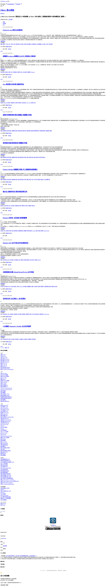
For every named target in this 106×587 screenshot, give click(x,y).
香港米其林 (29, 230)
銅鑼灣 (25, 230)
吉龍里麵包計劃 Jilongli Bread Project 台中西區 (18, 272)
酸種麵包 (29, 286)
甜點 (1, 44)
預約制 (19, 72)
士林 (8, 314)
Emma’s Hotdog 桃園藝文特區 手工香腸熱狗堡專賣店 (20, 169)
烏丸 (22, 72)
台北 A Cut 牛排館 (4, 431)
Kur (29, 102)
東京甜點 (29, 44)
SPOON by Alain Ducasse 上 (6, 388)
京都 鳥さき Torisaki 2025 (5, 419)
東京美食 (18, 44)
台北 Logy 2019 (3, 433)
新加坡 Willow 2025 (4, 412)
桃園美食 (5, 130)
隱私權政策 (60, 570)
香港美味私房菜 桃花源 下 (6, 398)
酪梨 (33, 286)
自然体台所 (36, 314)
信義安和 (13, 102)
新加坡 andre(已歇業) (4, 380)
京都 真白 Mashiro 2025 (5, 421)
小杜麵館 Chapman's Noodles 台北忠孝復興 (17, 326)
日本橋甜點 (39, 44)
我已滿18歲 (3, 585)
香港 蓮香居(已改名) (4, 470)
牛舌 (33, 314)
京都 (9, 72)
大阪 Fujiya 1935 (3, 357)
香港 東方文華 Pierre (4, 401)
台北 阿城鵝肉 (3, 499)
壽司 (20, 205)
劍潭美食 (24, 314)
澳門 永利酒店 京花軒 (5, 447)
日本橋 (21, 44)
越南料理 (20, 130)
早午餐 (35, 179)
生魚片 (26, 205)
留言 (10, 46)
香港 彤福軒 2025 (4, 415)
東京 (12, 44)
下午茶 (6, 44)
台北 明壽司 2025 (4, 411)
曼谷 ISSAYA (3, 503)
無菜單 (2, 102)
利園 (39, 230)
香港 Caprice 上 (3, 363)
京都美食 (15, 72)
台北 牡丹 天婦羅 (4, 374)
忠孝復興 (16, 339)
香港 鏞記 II (3, 446)
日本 (32, 179)
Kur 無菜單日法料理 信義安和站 (13, 84)
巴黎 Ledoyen (3, 356)
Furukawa (33, 72)
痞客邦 (7, 46)
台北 (5, 102)
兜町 (47, 44)
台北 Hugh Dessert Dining (5, 467)
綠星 (37, 230)
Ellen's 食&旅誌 (7, 10)
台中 (8, 259)
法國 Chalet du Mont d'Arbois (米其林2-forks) (9, 481)
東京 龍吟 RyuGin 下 (4, 362)
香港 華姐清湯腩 (4, 472)
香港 (10, 230)
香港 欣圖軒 (3, 440)
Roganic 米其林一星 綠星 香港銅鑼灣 (15, 218)
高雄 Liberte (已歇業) (4, 437)
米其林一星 (3, 230)
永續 (13, 230)
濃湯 (15, 286)
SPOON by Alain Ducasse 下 (6, 389)
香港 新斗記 (3, 453)
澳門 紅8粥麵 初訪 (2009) (5, 476)
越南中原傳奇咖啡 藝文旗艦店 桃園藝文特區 (17, 115)
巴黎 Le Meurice (3, 382)
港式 (10, 339)
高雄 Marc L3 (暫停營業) (5, 498)
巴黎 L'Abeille (3, 383)
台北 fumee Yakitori (4, 495)
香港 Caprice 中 (3, 364)
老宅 (19, 259)
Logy (27, 102)
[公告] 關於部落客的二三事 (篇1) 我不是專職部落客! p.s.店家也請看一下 (21, 555)
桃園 (1, 130)
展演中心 (43, 157)
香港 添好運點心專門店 (5, 450)
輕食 (25, 157)
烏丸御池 (25, 72)
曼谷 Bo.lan (2, 504)
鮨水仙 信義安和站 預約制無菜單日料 (15, 191)
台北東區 (25, 339)
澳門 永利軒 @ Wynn (4, 393)
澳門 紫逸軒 (3, 399)
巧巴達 (35, 286)
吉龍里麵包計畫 (47, 286)
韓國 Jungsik (3, 379)
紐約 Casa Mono (3, 441)
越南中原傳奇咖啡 (35, 130)
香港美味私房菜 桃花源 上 (6, 396)
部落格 (4, 23)
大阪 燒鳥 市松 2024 (4, 422)
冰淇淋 (25, 44)
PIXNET (43, 570)
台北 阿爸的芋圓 (4, 469)
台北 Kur (2, 489)
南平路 (39, 157)
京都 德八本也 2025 (4, 418)
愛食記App (54, 525)
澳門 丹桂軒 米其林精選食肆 (6, 478)
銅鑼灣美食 (20, 230)
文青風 (35, 259)
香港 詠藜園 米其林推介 (5, 473)
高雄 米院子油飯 (4, 465)
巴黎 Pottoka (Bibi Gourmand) (6, 482)
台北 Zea (2, 428)
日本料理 (2, 72)
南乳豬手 (34, 339)
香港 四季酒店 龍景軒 (5, 367)
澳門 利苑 (2, 449)
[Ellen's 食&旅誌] (0, 512)
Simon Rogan (46, 230)
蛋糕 (4, 44)
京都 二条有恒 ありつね (5, 491)
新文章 (9, 49)
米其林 (6, 72)
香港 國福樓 (3, 455)
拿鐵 (25, 259)
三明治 (18, 286)
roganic (34, 230)
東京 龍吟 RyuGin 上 (4, 359)
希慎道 (42, 230)
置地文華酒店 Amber (4, 395)
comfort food (46, 314)
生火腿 (12, 286)
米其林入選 (33, 102)
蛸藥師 (29, 72)
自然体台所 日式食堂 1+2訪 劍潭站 (14, 298)
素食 (28, 157)
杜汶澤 (12, 339)
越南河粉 (24, 130)
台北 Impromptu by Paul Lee (6, 436)
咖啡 (25, 179)
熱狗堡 (38, 179)
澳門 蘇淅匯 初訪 (4, 444)
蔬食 (32, 157)
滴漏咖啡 (48, 130)
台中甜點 (16, 259)
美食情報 (11, 19)
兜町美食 (51, 44)
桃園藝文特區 (15, 130)
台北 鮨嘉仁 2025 (4, 406)
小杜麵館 (21, 339)
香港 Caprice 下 (3, 366)
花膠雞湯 (29, 339)
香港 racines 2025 (4, 414)
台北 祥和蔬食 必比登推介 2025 (7, 462)
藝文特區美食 (21, 157)
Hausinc (39, 259)
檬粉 (51, 130)
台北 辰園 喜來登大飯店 (5, 496)
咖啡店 (22, 259)
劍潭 (30, 314)
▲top (1, 51)
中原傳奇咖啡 (42, 130)
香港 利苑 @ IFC (4, 452)
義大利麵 (36, 157)
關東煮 (27, 314)
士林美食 (12, 314)
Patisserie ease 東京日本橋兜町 (13, 30)
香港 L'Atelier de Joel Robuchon (6, 369)
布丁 (10, 44)
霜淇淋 (28, 259)
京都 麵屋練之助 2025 (5, 459)
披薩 (30, 157)
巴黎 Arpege (3, 354)
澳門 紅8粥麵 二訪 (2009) (5, 475)
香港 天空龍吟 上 (4, 385)
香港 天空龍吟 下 (4, 386)
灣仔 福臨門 (3, 392)
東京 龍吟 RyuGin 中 (4, 360)
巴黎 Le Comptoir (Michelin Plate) (7, 484)
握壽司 (30, 205)
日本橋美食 (33, 44)
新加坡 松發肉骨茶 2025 (5, 460)
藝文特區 (9, 130)
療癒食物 (42, 314)
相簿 (4, 21)
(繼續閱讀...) (3, 41)
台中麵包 (25, 286)
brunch (21, 286)
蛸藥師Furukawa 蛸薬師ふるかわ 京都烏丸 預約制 (19, 56)
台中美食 (5, 259)
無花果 (39, 286)
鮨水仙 (33, 205)
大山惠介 (44, 44)
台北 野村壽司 (3, 430)
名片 (4, 24)
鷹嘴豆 (42, 286)
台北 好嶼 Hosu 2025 (4, 409)
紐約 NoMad (3, 439)
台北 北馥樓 (3, 494)
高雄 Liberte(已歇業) (4, 376)
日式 (12, 72)
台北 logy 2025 (3, 373)
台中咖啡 (12, 259)
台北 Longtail (3, 434)
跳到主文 (2, 13)
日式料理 (19, 314)
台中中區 (32, 259)
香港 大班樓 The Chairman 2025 (7, 417)
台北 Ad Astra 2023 (4, 424)
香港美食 (16, 230)
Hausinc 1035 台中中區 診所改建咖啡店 (15, 243)
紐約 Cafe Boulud (4, 443)
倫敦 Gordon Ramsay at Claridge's (7, 479)
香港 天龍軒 (3, 390)
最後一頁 (7, 347)
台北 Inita (2, 425)
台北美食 (8, 102)
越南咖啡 (29, 130)
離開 (7, 585)
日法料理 (24, 102)
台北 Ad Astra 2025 (4, 408)
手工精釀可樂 (47, 179)
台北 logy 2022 (3, 377)
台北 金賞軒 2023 (4, 466)
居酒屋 (15, 314)
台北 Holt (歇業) (3, 427)
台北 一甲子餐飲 (4, 463)
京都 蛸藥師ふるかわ (5, 488)
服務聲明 (64, 570)
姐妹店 (42, 179)
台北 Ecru (2, 492)
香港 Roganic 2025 (4, 405)
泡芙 (14, 44)
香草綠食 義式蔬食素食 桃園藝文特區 (15, 143)
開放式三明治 (54, 286)
